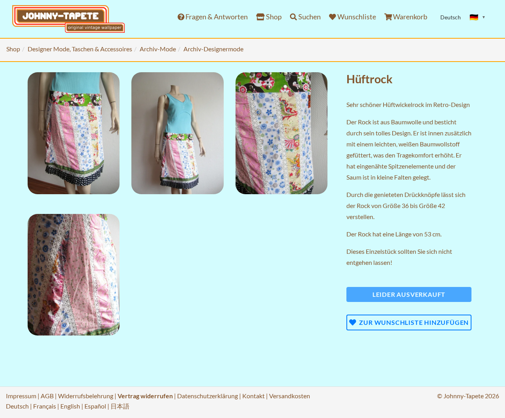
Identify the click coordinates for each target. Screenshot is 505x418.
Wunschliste (356, 17)
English (70, 406)
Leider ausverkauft (408, 294)
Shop (273, 17)
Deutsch (17, 406)
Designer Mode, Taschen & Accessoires (80, 48)
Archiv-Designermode (213, 48)
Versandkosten (289, 395)
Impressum (21, 395)
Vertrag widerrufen (145, 395)
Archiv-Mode (158, 48)
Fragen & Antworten (216, 17)
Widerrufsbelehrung (85, 395)
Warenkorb (409, 17)
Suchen (309, 17)
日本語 (119, 406)
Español (95, 406)
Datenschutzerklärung (207, 395)
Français (44, 406)
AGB (47, 395)
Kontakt (253, 395)
